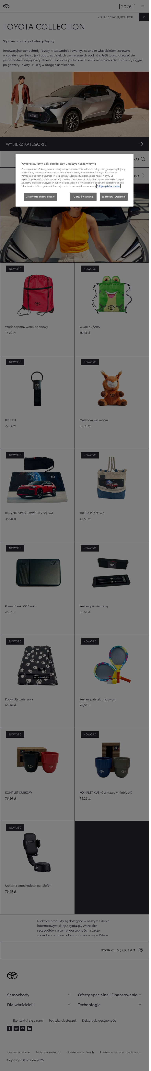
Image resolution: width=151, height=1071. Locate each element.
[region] (75, 180)
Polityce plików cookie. (108, 185)
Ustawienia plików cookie (40, 196)
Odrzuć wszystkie (83, 196)
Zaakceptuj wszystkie (113, 196)
